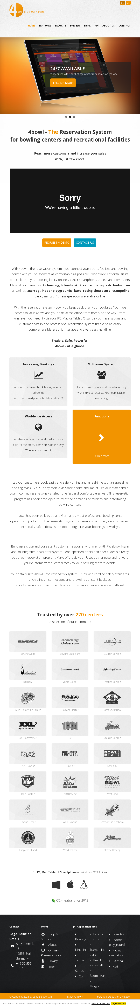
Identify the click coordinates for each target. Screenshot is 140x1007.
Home (31, 25)
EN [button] (122, 2)
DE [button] (128, 2)
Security (60, 25)
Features (45, 25)
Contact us (85, 242)
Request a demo (56, 242)
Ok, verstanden (119, 1003)
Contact (125, 25)
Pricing (75, 25)
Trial (87, 25)
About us (108, 25)
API (97, 25)
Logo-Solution (40, 996)
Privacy (51, 961)
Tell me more (63, 83)
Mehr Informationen (101, 1004)
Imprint (51, 966)
